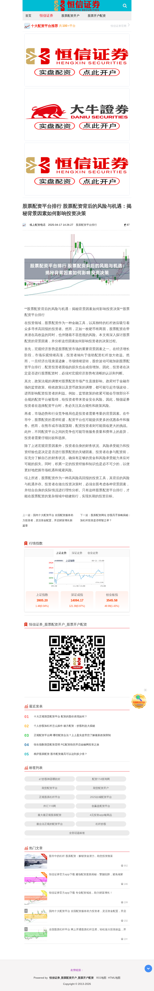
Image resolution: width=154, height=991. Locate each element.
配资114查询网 (101, 779)
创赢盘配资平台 (101, 806)
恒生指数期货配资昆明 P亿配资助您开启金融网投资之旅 (66, 744)
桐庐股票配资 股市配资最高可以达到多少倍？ (60, 754)
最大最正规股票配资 (49, 815)
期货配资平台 (49, 788)
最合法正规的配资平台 (49, 824)
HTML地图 (114, 977)
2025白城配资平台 (101, 797)
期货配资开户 (101, 788)
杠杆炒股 (101, 824)
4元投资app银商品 (101, 815)
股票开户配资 (97, 15)
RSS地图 (101, 977)
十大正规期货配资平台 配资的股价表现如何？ (60, 716)
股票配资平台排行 (86, 224)
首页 (28, 15)
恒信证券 (46, 15)
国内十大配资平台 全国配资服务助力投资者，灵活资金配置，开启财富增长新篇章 (48, 520)
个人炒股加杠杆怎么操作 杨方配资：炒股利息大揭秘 (64, 725)
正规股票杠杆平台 (49, 797)
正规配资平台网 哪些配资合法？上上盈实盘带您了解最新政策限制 (72, 735)
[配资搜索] (125, 5)
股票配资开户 (70, 15)
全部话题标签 (77, 833)
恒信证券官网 (118, 26)
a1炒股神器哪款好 (49, 779)
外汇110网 (49, 806)
